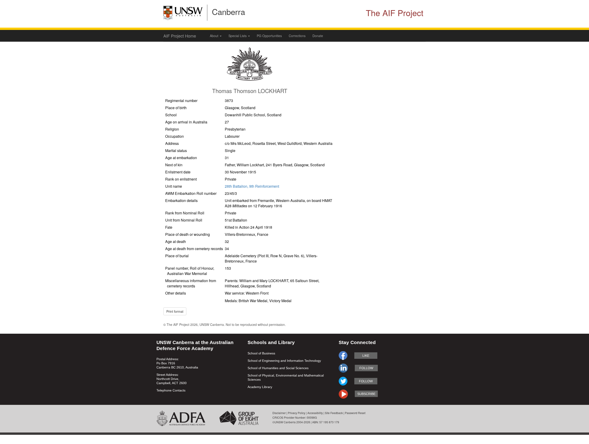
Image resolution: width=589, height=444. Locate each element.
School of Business (261, 353)
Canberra (228, 11)
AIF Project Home (179, 36)
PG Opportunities (269, 35)
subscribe (366, 394)
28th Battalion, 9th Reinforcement (252, 186)
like (365, 355)
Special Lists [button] (238, 35)
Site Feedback (334, 413)
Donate (317, 35)
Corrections (297, 35)
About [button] (214, 35)
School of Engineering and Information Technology (284, 360)
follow (366, 368)
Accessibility (315, 413)
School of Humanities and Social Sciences (278, 368)
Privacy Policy (296, 413)
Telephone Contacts (170, 390)
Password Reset (355, 413)
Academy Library (260, 387)
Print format (174, 311)
